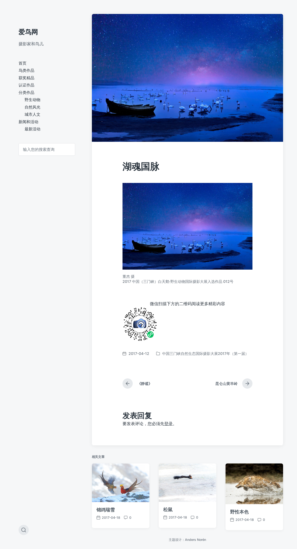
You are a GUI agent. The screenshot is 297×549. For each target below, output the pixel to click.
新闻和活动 (28, 121)
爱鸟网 (28, 32)
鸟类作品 (26, 70)
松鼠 (168, 509)
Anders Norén (195, 540)
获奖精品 (26, 78)
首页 (22, 63)
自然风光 (32, 107)
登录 (168, 423)
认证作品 (26, 85)
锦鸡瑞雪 (106, 510)
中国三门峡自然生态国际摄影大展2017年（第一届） (205, 353)
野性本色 (239, 512)
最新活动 (32, 129)
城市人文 (32, 114)
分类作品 (26, 92)
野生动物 (32, 99)
